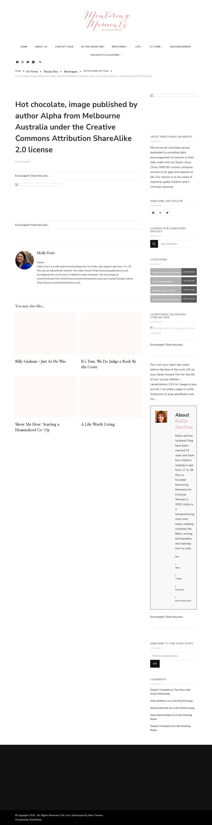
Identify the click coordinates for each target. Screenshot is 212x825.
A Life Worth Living (98, 424)
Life (137, 46)
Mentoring (119, 46)
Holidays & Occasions (105, 55)
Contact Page (64, 46)
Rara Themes (95, 815)
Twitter (178, 578)
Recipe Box (51, 71)
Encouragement (180, 46)
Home (24, 46)
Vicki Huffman (158, 701)
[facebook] (153, 213)
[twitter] (167, 213)
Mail (177, 556)
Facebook (179, 589)
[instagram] (160, 213)
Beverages (70, 71)
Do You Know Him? (92, 46)
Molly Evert (24, 162)
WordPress (35, 819)
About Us (41, 46)
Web (177, 567)
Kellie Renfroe (184, 424)
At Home (155, 46)
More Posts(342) (183, 600)
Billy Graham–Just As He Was (40, 361)
